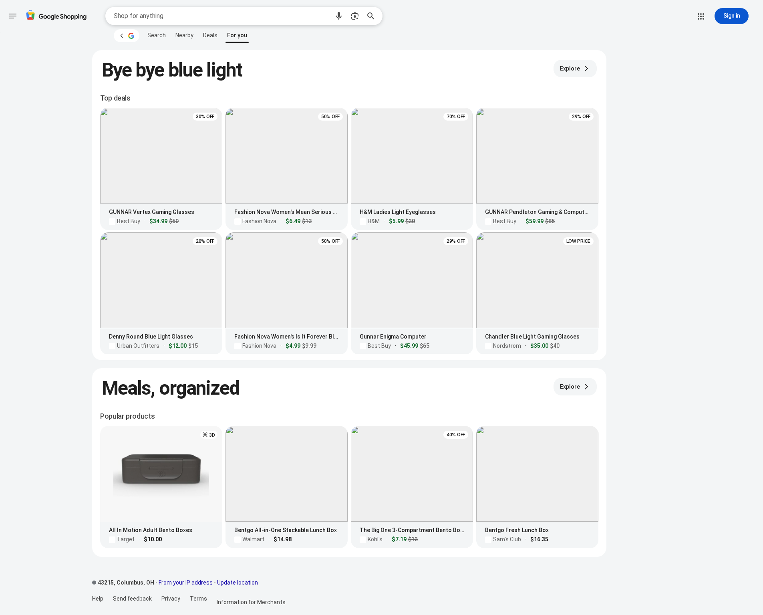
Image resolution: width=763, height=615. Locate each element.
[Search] (373, 16)
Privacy (170, 598)
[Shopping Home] (56, 16)
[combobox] (221, 16)
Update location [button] (237, 582)
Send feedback (132, 598)
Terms (198, 598)
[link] (156, 35)
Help (97, 598)
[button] (339, 16)
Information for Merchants (251, 602)
